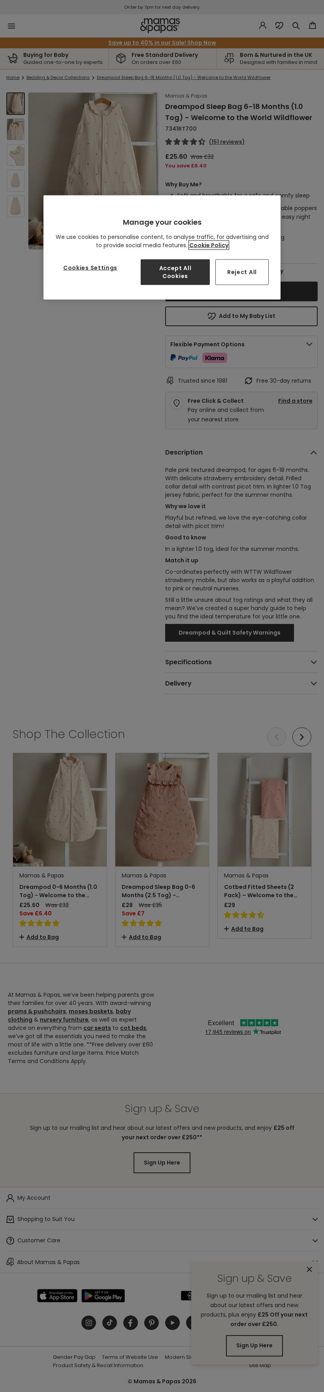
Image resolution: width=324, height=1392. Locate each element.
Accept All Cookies (175, 272)
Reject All (242, 272)
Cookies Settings (90, 268)
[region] (162, 247)
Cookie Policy (208, 245)
